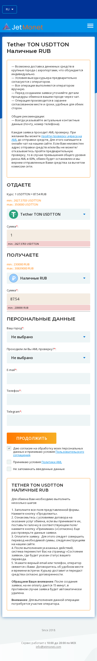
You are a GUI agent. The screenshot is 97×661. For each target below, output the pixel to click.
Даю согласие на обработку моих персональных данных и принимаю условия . (48, 451)
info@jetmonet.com (48, 647)
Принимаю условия (37, 462)
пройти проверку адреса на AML (47, 138)
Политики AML (52, 462)
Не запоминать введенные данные (39, 469)
